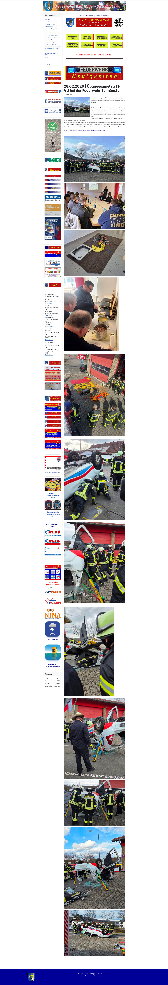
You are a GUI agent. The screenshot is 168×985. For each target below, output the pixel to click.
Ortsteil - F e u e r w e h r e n (52, 33)
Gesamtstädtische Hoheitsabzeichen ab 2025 (53, 514)
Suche (46, 57)
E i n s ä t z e (48, 22)
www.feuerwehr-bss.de (86, 55)
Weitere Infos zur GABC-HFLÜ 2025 (52, 472)
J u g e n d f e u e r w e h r (52, 35)
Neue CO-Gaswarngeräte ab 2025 (52, 495)
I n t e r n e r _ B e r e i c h (51, 44)
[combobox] (53, 65)
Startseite (47, 19)
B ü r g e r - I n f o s (50, 24)
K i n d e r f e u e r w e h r (51, 37)
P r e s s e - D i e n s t (50, 40)
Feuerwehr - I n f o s (50, 26)
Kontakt (47, 50)
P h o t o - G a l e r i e (50, 42)
